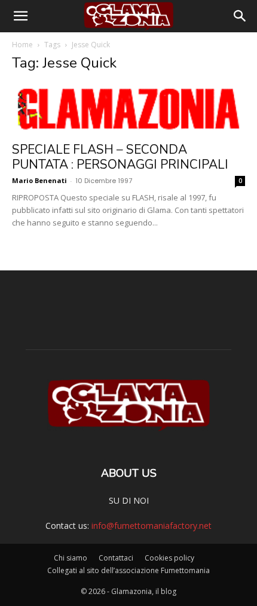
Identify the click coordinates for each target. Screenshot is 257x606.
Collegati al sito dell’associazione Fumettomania (128, 570)
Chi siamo (70, 558)
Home (22, 44)
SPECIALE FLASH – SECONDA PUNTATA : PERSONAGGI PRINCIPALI (120, 157)
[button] (20, 16)
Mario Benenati (39, 180)
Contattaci (116, 558)
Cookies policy (169, 558)
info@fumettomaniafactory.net (151, 525)
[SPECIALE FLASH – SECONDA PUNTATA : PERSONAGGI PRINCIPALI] (128, 109)
